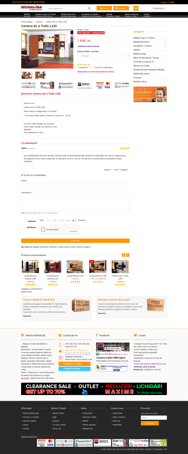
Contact (56, 421)
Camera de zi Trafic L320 (56, 22)
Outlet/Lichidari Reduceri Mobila (148, 69)
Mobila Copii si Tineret (144, 37)
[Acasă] (31, 9)
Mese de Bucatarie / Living (145, 57)
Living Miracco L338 (97, 276)
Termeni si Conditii (31, 417)
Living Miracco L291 (75, 276)
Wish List (116, 421)
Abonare (150, 423)
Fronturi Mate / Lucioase (88, 51)
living (60, 247)
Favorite (122, 8)
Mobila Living (139, 53)
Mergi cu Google (73, 363)
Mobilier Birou (140, 81)
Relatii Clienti (58, 413)
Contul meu (118, 413)
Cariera (26, 428)
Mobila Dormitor (141, 41)
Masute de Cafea (141, 65)
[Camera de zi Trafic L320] (47, 48)
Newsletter (117, 424)
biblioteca (44, 247)
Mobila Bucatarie (141, 73)
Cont (104, 8)
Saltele (136, 49)
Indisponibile (36, 289)
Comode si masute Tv (143, 61)
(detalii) (111, 71)
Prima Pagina (26, 22)
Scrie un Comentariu (104, 67)
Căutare (39, 22)
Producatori (88, 413)
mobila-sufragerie (83, 247)
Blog (54, 417)
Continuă (75, 240)
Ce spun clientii (59, 424)
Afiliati (85, 421)
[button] (128, 255)
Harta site (57, 428)
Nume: (24, 180)
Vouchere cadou (89, 417)
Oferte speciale (89, 424)
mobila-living (69, 247)
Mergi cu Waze (72, 368)
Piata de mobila (29, 421)
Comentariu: (26, 192)
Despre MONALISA (31, 413)
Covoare (137, 77)
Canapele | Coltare (142, 45)
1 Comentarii (82, 67)
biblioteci (53, 247)
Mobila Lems (26, 291)
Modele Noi (87, 428)
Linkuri (26, 424)
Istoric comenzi (119, 417)
